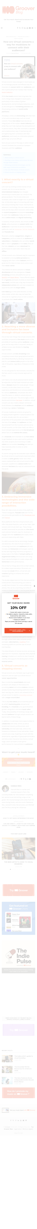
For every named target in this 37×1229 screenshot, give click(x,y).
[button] (34, 586)
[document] (18, 614)
